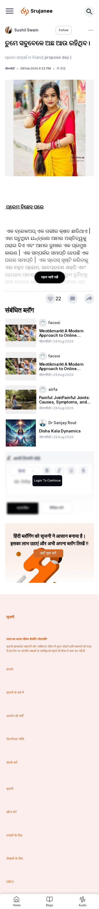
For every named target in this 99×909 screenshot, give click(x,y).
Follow (63, 30)
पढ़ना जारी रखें (49, 277)
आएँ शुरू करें (48, 553)
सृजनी (10, 616)
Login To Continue (47, 480)
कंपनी (9, 669)
